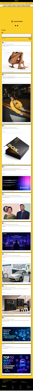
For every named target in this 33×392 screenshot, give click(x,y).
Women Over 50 (13, 382)
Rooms (12, 388)
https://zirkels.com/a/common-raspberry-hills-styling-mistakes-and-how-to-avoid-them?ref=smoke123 (12, 82)
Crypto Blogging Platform (5, 381)
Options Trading (23, 381)
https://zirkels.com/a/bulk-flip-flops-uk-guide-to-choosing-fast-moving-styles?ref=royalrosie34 (11, 50)
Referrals (21, 388)
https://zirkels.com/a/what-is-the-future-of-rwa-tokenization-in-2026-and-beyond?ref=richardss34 (12, 325)
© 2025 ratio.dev (16, 391)
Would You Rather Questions (24, 382)
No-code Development (14, 381)
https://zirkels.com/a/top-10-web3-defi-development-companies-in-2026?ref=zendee (10, 352)
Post (30, 38)
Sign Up (30, 3)
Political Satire (4, 382)
